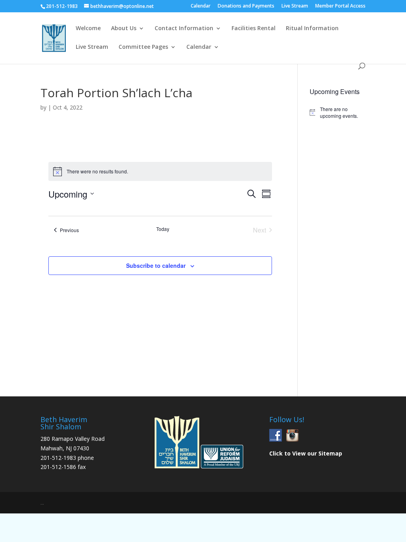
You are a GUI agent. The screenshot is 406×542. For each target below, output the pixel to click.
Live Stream (295, 6)
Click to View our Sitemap (305, 453)
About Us (123, 28)
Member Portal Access (340, 6)
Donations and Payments (246, 6)
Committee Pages (143, 47)
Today (162, 229)
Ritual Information (312, 28)
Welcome (88, 28)
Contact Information (184, 28)
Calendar (201, 6)
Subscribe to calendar (156, 265)
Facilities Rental (254, 28)
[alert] (338, 112)
